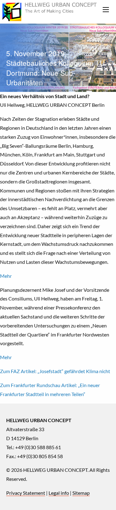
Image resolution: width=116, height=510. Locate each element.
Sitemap (81, 493)
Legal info (59, 493)
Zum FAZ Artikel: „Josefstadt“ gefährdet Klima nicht (55, 371)
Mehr (6, 276)
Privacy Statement (25, 493)
